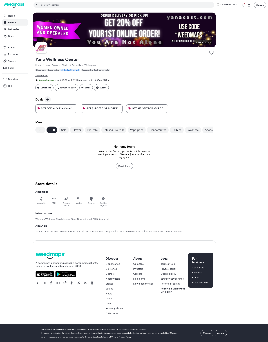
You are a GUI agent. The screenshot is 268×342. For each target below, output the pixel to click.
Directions (46, 87)
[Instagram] (44, 283)
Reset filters (124, 166)
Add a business (200, 282)
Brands (109, 283)
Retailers (197, 272)
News (109, 293)
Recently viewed (115, 308)
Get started (198, 267)
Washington (90, 65)
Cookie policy (168, 273)
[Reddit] (65, 283)
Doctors (110, 273)
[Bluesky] (78, 283)
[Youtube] (58, 283)
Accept (220, 333)
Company (138, 263)
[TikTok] (71, 283)
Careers (137, 273)
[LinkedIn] (85, 283)
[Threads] (92, 283)
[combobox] (126, 4)
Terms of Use (109, 337)
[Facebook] (51, 283)
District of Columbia (71, 65)
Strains (109, 288)
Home (38, 65)
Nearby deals (113, 278)
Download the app (143, 283)
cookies (59, 329)
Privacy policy (168, 268)
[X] (37, 283)
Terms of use (168, 263)
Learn (109, 298)
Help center (140, 278)
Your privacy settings (172, 278)
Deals (41, 100)
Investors (138, 268)
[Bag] (249, 5)
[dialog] (134, 333)
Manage (207, 333)
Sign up (260, 5)
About (103, 87)
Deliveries (111, 268)
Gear (108, 303)
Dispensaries (113, 263)
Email (87, 87)
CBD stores (112, 313)
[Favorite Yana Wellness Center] (211, 52)
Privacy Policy (125, 337)
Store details (41, 75)
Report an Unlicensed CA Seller (173, 290)
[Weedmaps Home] (14, 5)
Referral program (170, 283)
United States (51, 65)
